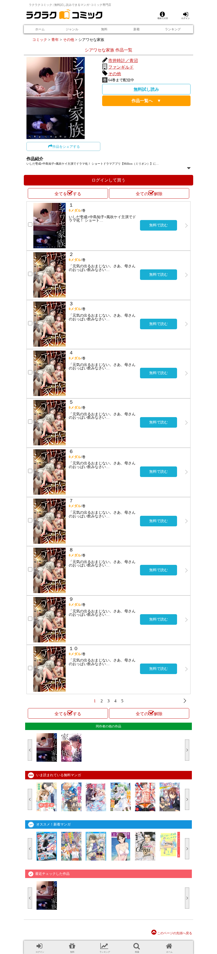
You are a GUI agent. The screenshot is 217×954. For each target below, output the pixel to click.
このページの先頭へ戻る (174, 933)
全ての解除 (149, 194)
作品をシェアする (66, 147)
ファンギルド (121, 67)
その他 (68, 39)
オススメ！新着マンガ (53, 824)
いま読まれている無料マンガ (58, 775)
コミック (39, 39)
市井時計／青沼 (123, 60)
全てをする (68, 194)
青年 (55, 39)
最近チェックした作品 (52, 874)
